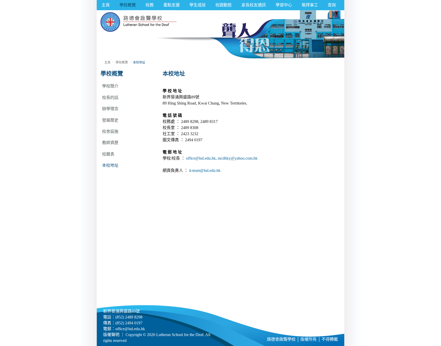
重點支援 (171, 5)
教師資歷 (110, 142)
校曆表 (108, 154)
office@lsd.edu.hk (201, 158)
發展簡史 (110, 120)
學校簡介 (110, 86)
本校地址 (110, 165)
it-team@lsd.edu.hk (204, 170)
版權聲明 (111, 334)
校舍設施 (110, 131)
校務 (149, 5)
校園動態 (223, 5)
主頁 (106, 5)
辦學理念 (110, 109)
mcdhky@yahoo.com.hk (238, 158)
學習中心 (284, 5)
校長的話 (110, 97)
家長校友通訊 (253, 5)
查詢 (332, 5)
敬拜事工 (310, 5)
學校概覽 (127, 5)
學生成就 (197, 5)
